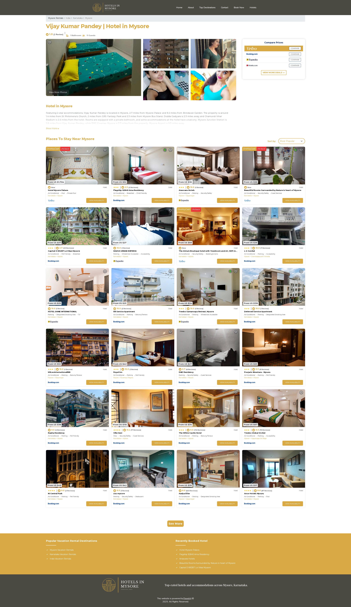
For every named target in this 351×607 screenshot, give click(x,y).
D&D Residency (186, 372)
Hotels (253, 7)
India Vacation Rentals (60, 559)
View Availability (96, 200)
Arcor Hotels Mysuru (254, 493)
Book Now (239, 7)
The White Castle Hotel (190, 433)
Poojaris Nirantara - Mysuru (257, 372)
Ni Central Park (55, 493)
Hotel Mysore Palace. (58, 190)
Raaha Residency (56, 433)
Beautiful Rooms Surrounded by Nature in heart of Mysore (272, 190)
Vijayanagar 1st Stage (259, 438)
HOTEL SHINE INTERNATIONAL (62, 311)
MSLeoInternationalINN (59, 372)
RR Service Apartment (124, 311)
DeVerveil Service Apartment (258, 311)
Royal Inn (117, 372)
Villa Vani (117, 433)
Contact (224, 7)
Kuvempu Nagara (126, 378)
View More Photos (58, 92)
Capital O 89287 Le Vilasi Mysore (64, 251)
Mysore (88, 18)
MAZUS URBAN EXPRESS (125, 251)
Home (179, 7)
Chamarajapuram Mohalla (260, 256)
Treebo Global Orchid (254, 433)
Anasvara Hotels (187, 190)
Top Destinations (207, 7)
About (191, 7)
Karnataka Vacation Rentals (63, 554)
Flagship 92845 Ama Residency (128, 190)
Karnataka (78, 18)
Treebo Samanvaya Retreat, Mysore (196, 311)
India (68, 18)
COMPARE (295, 48)
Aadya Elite (184, 493)
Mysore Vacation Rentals (61, 550)
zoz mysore (119, 493)
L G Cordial (249, 251)
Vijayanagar (190, 196)
